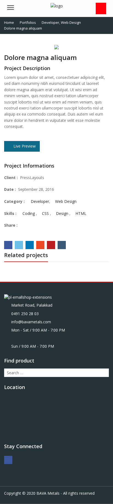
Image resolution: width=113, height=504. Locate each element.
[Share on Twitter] (19, 245)
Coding (28, 213)
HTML (80, 213)
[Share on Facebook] (8, 245)
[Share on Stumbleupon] (40, 245)
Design (62, 213)
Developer (40, 201)
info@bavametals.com (31, 321)
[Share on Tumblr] (62, 245)
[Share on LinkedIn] (30, 245)
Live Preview (24, 146)
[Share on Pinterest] (51, 245)
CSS (45, 213)
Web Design (66, 201)
